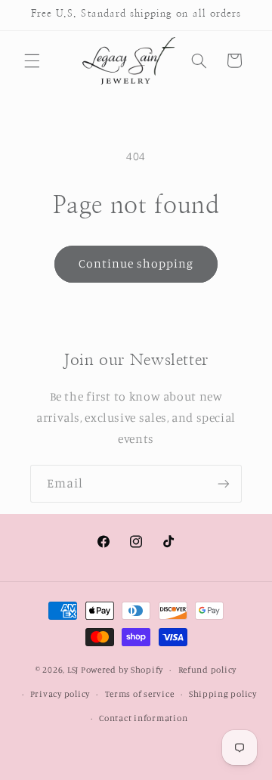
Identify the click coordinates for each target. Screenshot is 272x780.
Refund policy (207, 669)
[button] (31, 60)
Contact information (143, 718)
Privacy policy (60, 694)
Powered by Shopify (122, 669)
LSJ (73, 669)
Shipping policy (223, 694)
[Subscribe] (223, 483)
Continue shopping (136, 263)
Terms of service (140, 694)
